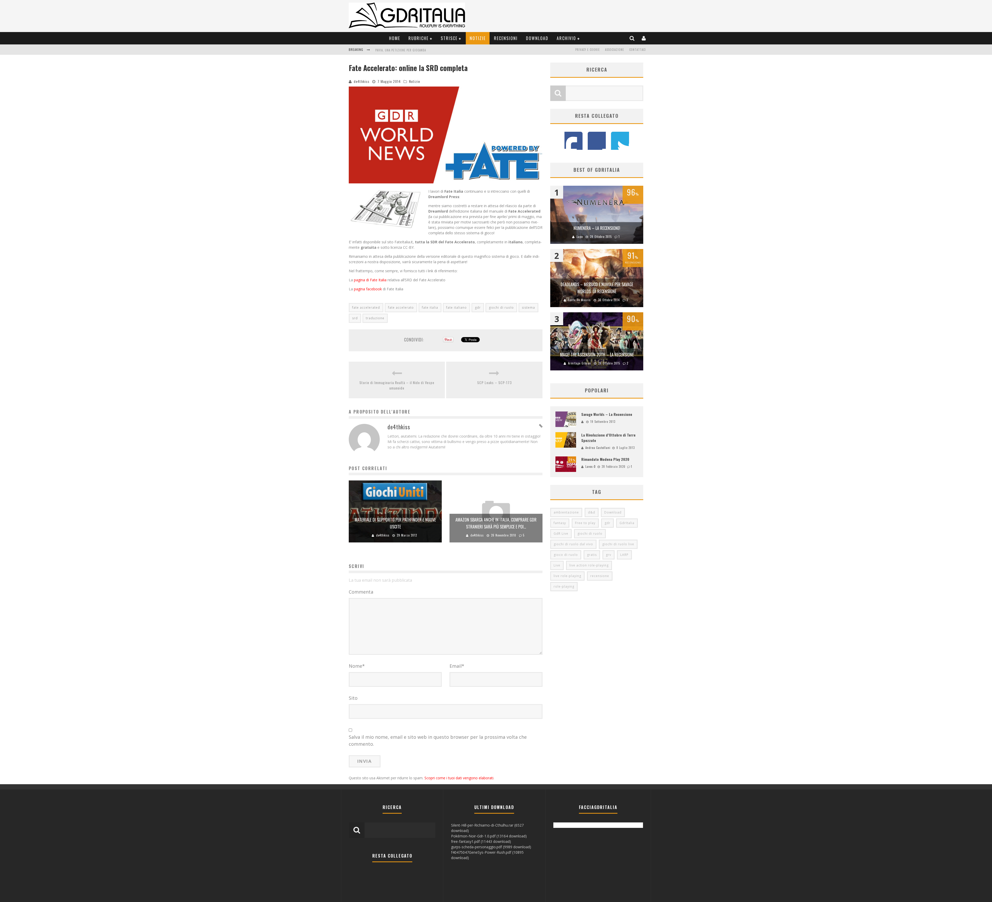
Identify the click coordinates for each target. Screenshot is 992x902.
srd (355, 318)
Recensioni (506, 38)
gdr (478, 307)
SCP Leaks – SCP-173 (494, 382)
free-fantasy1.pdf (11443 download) (481, 841)
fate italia (430, 307)
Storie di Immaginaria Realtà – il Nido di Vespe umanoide (396, 385)
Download (537, 38)
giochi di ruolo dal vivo (573, 544)
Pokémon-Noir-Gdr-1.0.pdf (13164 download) (489, 836)
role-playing (564, 586)
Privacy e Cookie (587, 50)
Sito (353, 698)
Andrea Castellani (597, 448)
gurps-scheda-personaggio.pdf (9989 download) (491, 846)
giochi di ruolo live (618, 544)
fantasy (560, 523)
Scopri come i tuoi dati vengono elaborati (458, 777)
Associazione (614, 50)
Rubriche (418, 38)
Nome (357, 666)
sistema (528, 307)
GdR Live (561, 533)
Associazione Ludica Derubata (397, 50)
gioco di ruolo (566, 555)
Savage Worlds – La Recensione (606, 414)
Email (457, 666)
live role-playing (567, 576)
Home (394, 38)
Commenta (361, 592)
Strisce (449, 38)
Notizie (478, 38)
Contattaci (637, 50)
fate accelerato (401, 307)
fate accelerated (366, 307)
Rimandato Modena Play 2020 (605, 459)
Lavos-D (590, 466)
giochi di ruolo (501, 307)
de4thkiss (361, 81)
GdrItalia (626, 523)
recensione (599, 576)
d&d (591, 512)
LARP (624, 555)
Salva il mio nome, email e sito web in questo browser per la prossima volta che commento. (438, 740)
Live (557, 565)
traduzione (375, 318)
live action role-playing (589, 565)
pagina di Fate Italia (370, 279)
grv (608, 555)
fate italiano (456, 307)
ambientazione (566, 512)
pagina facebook (368, 288)
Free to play (585, 523)
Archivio (566, 38)
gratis (592, 555)
